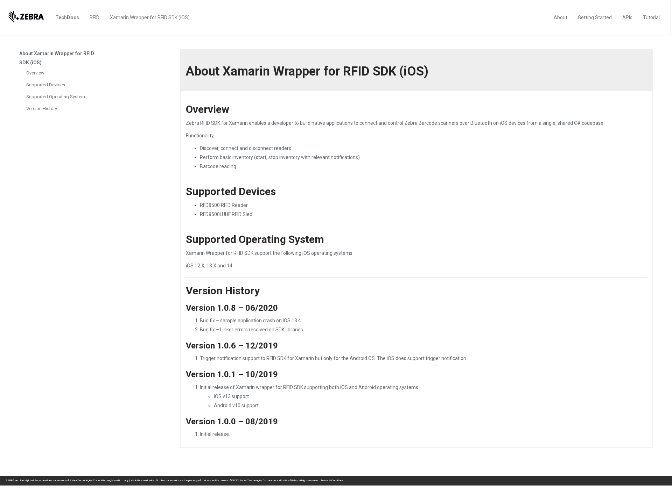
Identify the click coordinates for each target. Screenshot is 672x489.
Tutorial (651, 17)
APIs (627, 17)
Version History (41, 108)
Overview (35, 72)
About (560, 17)
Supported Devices (45, 84)
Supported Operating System (55, 96)
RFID (94, 17)
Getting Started (595, 17)
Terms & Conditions (332, 480)
